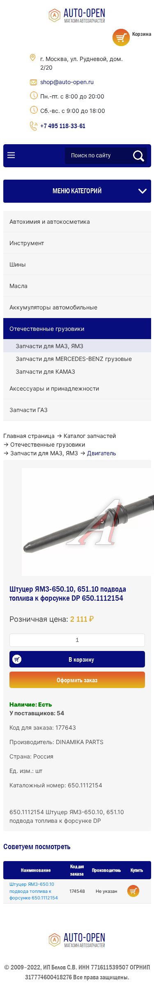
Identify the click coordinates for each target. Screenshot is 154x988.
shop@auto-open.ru (67, 81)
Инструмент (26, 242)
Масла (18, 285)
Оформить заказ (77, 680)
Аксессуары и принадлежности (54, 388)
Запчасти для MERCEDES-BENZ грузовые (74, 358)
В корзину (81, 659)
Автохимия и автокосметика (49, 221)
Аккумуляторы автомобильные (53, 307)
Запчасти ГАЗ (28, 409)
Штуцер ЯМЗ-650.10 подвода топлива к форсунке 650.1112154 (33, 891)
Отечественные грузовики (46, 328)
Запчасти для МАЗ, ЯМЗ (49, 345)
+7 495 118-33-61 (62, 125)
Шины (17, 264)
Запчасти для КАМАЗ (45, 371)
